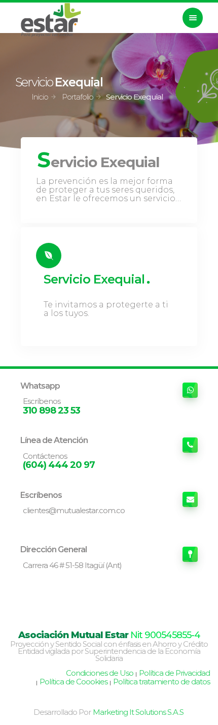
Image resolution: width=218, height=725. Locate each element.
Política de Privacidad (174, 673)
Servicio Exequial (134, 97)
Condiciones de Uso (99, 673)
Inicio (39, 97)
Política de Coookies (73, 681)
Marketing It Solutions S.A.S (138, 712)
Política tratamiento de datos (161, 681)
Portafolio (77, 97)
